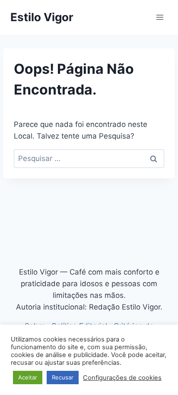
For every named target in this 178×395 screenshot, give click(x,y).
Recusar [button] (62, 377)
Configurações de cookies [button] (122, 378)
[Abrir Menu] (160, 17)
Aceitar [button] (27, 377)
